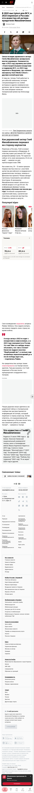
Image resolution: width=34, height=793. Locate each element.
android (7, 738)
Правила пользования (8, 533)
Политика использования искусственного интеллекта (6, 542)
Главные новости (10, 560)
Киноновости (10, 7)
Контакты (20, 532)
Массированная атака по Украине (14, 589)
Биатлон (7, 699)
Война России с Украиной (13, 577)
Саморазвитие (9, 669)
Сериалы (7, 653)
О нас (3, 516)
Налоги (7, 633)
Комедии (7, 651)
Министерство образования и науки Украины (18, 662)
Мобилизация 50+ (10, 604)
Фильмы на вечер (10, 649)
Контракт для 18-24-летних (12, 609)
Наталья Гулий (10, 24)
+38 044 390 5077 (23, 490)
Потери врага (9, 594)
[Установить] (17, 780)
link (19, 496)
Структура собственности (22, 538)
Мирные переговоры (11, 584)
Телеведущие (5, 527)
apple (19, 738)
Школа (7, 664)
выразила (20, 324)
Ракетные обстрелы (10, 580)
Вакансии (20, 534)
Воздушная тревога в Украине (13, 587)
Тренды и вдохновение (11, 684)
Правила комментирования (23, 524)
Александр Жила (14, 27)
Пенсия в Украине (10, 636)
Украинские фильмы (11, 646)
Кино (3, 7)
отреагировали (8, 366)
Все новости (9, 558)
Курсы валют (8, 626)
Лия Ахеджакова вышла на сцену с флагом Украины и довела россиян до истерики (17, 133)
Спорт (7, 690)
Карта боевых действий (12, 582)
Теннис (7, 697)
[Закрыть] (30, 776)
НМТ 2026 (7, 666)
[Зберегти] (29, 32)
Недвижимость (10, 677)
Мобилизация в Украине (13, 600)
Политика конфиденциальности (8, 537)
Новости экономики (11, 622)
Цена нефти (8, 624)
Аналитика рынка (10, 679)
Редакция (4, 518)
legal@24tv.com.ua (22, 769)
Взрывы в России (10, 592)
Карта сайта (21, 544)
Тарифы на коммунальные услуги (14, 631)
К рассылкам (11, 726)
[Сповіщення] (32, 2)
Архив (20, 541)
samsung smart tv (19, 742)
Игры (19, 547)
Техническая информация (21, 528)
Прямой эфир (9, 564)
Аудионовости (9, 569)
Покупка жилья (9, 681)
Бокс (6, 692)
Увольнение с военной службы (14, 602)
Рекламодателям (6, 530)
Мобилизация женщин (11, 607)
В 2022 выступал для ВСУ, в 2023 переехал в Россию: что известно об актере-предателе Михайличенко (23, 7)
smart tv (7, 742)
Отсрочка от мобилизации (12, 611)
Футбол (7, 694)
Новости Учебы (10, 659)
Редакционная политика (8, 521)
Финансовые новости (11, 629)
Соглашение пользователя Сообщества (22, 520)
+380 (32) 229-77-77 (12, 767)
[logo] (11, 2)
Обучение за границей (11, 671)
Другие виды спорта (11, 701)
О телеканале (5, 524)
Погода (7, 572)
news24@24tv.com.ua (8, 490)
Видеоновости (9, 567)
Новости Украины (10, 562)
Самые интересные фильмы (13, 644)
